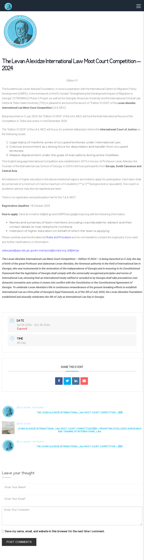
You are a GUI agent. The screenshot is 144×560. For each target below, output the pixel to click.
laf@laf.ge (46, 214)
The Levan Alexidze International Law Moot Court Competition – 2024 (79, 446)
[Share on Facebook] (59, 381)
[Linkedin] (76, 381)
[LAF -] (21, 6)
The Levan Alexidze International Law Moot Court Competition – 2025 (80, 412)
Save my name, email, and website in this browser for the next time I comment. (55, 531)
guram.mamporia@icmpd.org (48, 250)
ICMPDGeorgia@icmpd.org (73, 214)
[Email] (84, 381)
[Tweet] (67, 381)
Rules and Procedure (58, 237)
